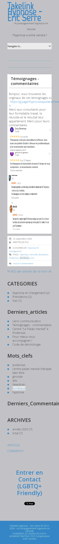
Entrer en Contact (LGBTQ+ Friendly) (29, 482)
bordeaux (24, 257)
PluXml (32, 533)
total (15, 433)
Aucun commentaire (23, 263)
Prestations (20, 297)
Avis (15, 301)
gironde (34, 254)
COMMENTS (15, 451)
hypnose (24, 254)
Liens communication (26, 321)
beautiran (43, 254)
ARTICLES (13, 445)
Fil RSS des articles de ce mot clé (29, 271)
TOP (32, 536)
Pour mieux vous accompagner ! (23, 338)
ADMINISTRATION (20, 536)
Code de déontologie (26, 344)
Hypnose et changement (28, 293)
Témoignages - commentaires (25, 81)
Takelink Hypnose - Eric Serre (24, 525)
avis (32, 257)
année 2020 (20, 429)
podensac (14, 257)
